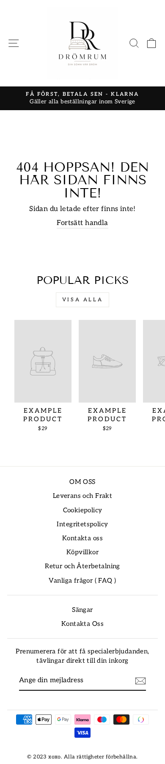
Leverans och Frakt (82, 496)
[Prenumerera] (140, 681)
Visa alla (82, 300)
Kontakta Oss (82, 624)
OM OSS (82, 482)
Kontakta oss (82, 538)
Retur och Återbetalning (82, 566)
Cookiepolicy (82, 510)
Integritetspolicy (82, 524)
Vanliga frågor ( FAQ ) (82, 581)
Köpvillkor (82, 552)
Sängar (82, 610)
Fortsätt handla (82, 223)
